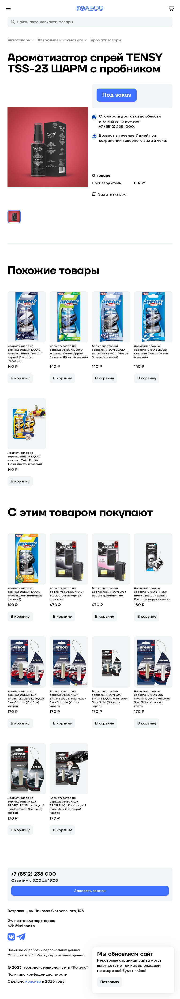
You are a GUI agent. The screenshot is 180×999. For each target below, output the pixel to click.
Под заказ (116, 95)
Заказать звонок (90, 890)
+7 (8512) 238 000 (33, 874)
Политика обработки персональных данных (44, 950)
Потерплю (109, 982)
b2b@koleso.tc (21, 926)
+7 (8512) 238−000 (116, 126)
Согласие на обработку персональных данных (46, 955)
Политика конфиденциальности (38, 974)
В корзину (20, 378)
